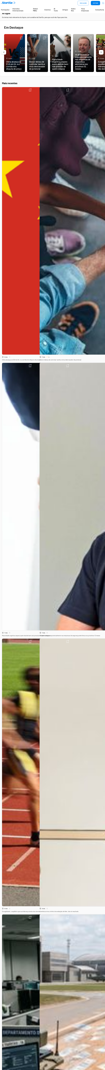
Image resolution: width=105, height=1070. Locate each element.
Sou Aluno (83, 3)
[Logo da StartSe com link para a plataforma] (8, 3)
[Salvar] (21, 38)
